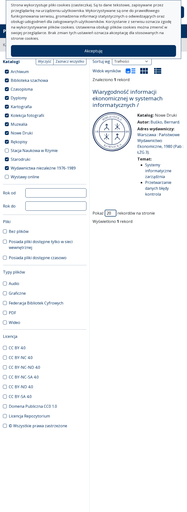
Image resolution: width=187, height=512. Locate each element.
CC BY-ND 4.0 (21, 386)
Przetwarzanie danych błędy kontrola (158, 188)
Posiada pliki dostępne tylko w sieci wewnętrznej (41, 244)
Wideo (14, 322)
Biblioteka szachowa (29, 80)
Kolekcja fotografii (27, 115)
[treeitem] (44, 71)
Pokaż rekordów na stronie (124, 213)
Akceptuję (93, 51)
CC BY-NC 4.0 (21, 357)
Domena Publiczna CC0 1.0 (33, 406)
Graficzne (17, 293)
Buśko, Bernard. (165, 122)
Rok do (9, 206)
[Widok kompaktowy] (144, 71)
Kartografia (21, 106)
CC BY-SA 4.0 (20, 396)
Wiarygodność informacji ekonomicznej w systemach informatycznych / (128, 98)
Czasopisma (22, 89)
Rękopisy (19, 141)
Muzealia (19, 124)
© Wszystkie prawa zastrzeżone (38, 425)
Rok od (9, 193)
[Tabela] (158, 71)
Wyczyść (44, 61)
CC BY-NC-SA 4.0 (24, 377)
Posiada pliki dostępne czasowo (37, 257)
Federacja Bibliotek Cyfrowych (36, 303)
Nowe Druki (22, 133)
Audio (14, 283)
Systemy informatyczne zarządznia (158, 170)
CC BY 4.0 (17, 348)
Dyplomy (19, 98)
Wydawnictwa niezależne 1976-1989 (43, 168)
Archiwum (20, 71)
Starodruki (20, 159)
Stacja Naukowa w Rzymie (34, 150)
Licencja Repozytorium (29, 416)
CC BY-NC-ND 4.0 (24, 367)
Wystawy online (25, 177)
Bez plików (18, 231)
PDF (12, 312)
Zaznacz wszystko (70, 61)
